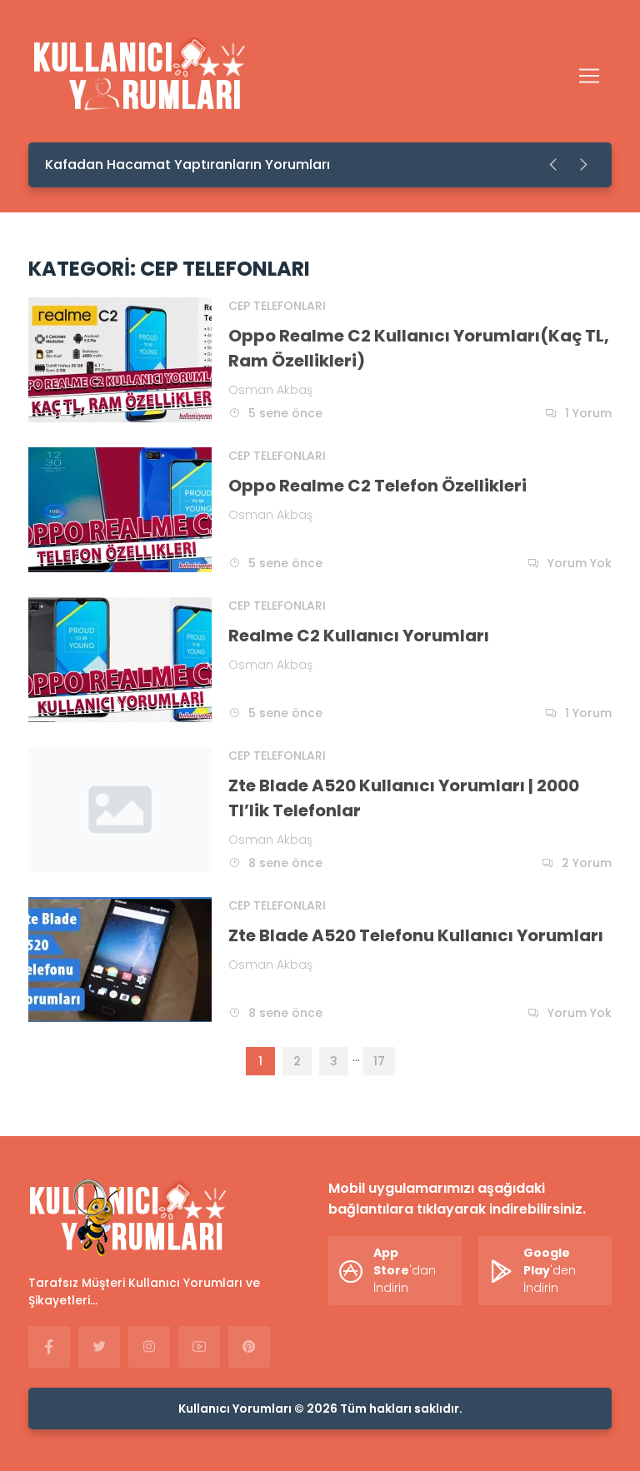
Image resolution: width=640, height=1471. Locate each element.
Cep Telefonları (277, 305)
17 (379, 1061)
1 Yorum (588, 413)
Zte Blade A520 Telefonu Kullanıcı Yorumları (415, 935)
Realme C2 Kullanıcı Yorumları (358, 635)
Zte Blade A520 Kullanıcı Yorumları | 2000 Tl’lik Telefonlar (403, 798)
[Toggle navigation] (589, 76)
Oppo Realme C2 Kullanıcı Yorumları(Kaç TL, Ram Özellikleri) (418, 348)
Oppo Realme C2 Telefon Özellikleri (377, 485)
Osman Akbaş (270, 389)
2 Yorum (587, 863)
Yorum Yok (580, 563)
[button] (554, 165)
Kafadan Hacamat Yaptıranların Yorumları (187, 164)
